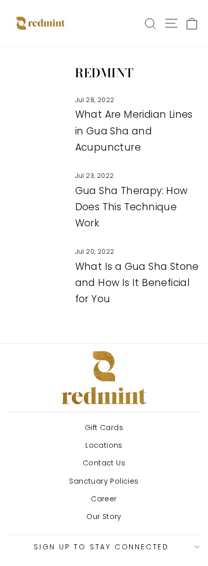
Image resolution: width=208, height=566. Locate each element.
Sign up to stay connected (101, 547)
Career (104, 499)
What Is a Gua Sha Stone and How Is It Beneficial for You (137, 283)
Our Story (104, 516)
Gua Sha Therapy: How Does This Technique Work (131, 207)
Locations (104, 445)
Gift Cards (104, 427)
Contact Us (104, 463)
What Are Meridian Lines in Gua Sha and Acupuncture (134, 131)
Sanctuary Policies (103, 481)
